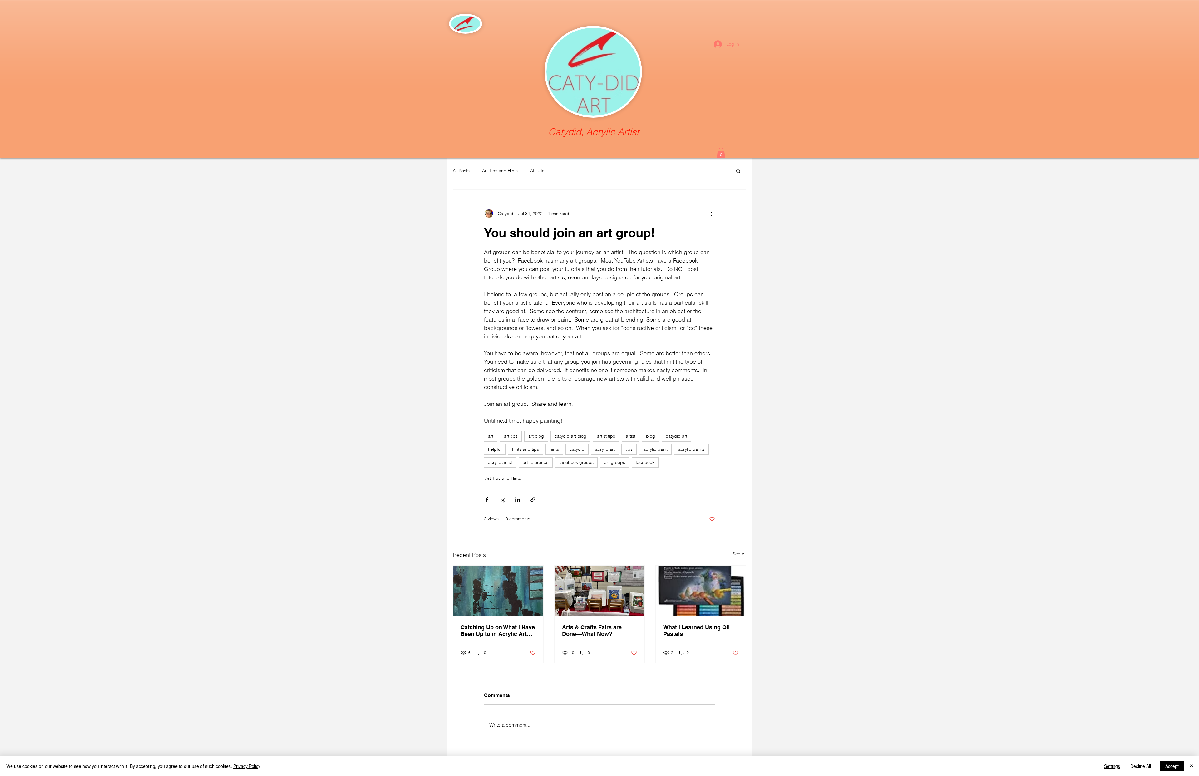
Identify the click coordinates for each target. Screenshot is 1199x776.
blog (650, 436)
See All (739, 554)
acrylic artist (500, 462)
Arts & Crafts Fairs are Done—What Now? (592, 630)
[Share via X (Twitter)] (502, 500)
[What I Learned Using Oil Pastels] (701, 591)
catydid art (676, 436)
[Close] (1191, 766)
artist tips (606, 436)
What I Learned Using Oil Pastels (696, 630)
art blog (536, 436)
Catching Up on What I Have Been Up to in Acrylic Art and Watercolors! (498, 630)
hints (554, 449)
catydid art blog (570, 436)
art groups (614, 462)
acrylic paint (655, 449)
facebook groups (576, 462)
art (490, 436)
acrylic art (605, 449)
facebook (645, 462)
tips (629, 449)
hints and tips (525, 449)
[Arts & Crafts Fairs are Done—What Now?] (600, 591)
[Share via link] (533, 500)
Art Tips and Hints (500, 171)
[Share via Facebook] (487, 500)
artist (630, 436)
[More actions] (711, 213)
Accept (1172, 766)
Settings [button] (1112, 766)
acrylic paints (691, 449)
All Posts (461, 171)
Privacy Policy (246, 766)
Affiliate (537, 171)
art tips (511, 436)
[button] (721, 153)
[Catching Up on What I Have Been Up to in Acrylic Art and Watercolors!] (498, 591)
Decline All (1140, 766)
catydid (577, 449)
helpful (494, 449)
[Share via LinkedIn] (518, 500)
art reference (536, 462)
